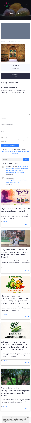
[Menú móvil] (26, 4)
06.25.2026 (4, 221)
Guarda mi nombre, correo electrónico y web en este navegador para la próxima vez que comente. (14, 139)
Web (2, 131)
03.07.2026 (4, 406)
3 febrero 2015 (12, 41)
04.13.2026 (4, 360)
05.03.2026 (4, 314)
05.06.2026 (4, 268)
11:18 (19, 41)
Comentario (5, 97)
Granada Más (4, 41)
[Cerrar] (28, 417)
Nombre (4, 118)
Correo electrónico (7, 124)
